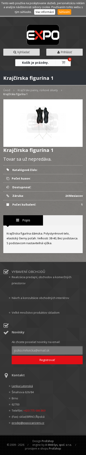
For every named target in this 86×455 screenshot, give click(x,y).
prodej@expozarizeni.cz (28, 423)
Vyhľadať (23, 52)
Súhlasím (64, 12)
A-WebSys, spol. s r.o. (58, 445)
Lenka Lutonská (22, 386)
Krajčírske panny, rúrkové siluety (38, 90)
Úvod (6, 90)
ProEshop (48, 441)
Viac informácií (45, 12)
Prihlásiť (66, 52)
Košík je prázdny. (35, 62)
